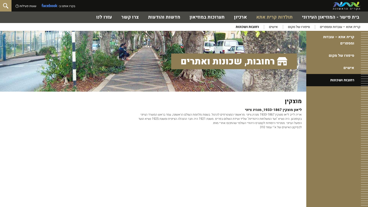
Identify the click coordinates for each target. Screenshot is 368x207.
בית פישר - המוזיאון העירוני (330, 17)
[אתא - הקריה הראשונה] (347, 6)
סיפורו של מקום (299, 27)
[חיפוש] (6, 6)
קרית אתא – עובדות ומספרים (340, 27)
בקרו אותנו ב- (66, 6)
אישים (273, 27)
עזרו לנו (104, 17)
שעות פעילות (27, 6)
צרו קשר (130, 17)
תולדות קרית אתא (274, 17)
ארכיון (240, 17)
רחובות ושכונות (247, 27)
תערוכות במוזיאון (207, 17)
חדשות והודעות (164, 17)
